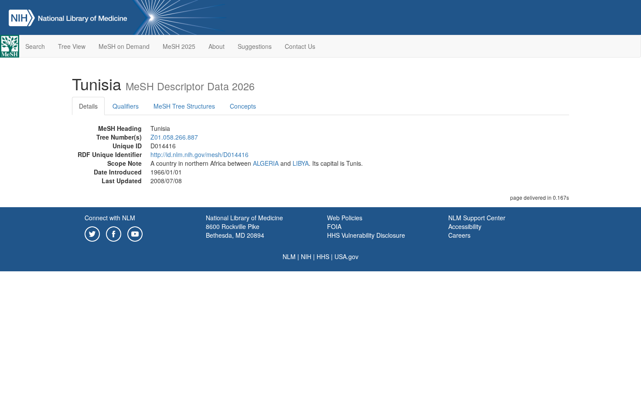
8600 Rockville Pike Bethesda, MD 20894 (235, 230)
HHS (323, 256)
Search (35, 46)
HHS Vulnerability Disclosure (366, 235)
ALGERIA (266, 163)
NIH (306, 256)
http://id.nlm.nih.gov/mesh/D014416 (199, 154)
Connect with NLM (110, 217)
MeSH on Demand (124, 46)
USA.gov (346, 256)
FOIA (334, 226)
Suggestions (255, 46)
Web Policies (344, 217)
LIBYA (301, 163)
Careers (459, 235)
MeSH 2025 (179, 46)
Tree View (71, 46)
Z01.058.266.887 (174, 137)
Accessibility (464, 226)
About (216, 46)
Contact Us (300, 46)
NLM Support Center (476, 217)
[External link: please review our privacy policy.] (92, 233)
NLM (289, 256)
